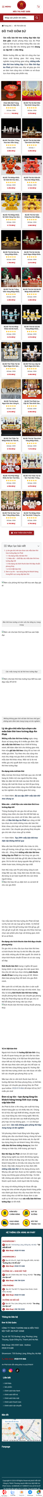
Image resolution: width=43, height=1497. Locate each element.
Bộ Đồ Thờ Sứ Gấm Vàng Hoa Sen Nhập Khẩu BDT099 (32, 216)
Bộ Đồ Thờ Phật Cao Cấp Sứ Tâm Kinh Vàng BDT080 (32, 402)
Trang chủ (7, 26)
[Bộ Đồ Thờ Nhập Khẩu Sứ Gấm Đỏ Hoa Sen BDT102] (11, 165)
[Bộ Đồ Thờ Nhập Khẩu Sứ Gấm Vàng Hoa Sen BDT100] (11, 202)
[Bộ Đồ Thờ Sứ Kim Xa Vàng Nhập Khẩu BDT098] (11, 240)
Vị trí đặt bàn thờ (15, 569)
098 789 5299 (19, 1280)
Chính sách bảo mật (11, 1398)
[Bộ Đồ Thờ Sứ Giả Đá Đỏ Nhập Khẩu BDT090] (32, 277)
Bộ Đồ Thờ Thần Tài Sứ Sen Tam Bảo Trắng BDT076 (32, 477)
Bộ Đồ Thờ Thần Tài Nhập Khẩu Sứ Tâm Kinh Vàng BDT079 (11, 439)
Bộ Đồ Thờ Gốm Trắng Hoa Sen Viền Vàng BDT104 (11, 141)
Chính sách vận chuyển (13, 1406)
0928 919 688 (19, 1266)
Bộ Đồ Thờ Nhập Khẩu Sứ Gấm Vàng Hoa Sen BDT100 (11, 216)
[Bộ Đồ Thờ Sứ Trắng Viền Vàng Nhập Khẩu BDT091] (11, 277)
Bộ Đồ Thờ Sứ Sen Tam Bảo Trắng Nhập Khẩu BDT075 (11, 514)
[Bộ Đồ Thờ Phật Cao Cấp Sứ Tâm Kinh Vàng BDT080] (32, 389)
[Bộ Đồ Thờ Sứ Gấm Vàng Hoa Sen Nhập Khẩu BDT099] (32, 202)
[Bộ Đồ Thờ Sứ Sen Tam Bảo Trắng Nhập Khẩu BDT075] (11, 501)
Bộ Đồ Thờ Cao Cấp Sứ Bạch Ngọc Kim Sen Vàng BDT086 (32, 365)
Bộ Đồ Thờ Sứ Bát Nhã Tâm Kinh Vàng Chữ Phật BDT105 (32, 104)
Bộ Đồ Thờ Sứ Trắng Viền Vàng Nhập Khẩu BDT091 (11, 290)
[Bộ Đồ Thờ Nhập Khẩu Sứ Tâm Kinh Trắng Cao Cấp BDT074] (32, 501)
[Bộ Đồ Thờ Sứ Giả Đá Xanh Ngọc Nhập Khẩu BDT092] (32, 240)
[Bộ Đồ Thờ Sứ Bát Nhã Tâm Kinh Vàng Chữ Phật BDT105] (32, 91)
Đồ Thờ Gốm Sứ (20, 26)
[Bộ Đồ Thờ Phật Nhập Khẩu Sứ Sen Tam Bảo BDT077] (11, 463)
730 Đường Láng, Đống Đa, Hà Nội (23, 1245)
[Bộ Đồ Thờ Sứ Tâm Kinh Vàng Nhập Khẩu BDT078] (32, 426)
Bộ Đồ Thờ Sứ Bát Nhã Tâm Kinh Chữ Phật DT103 (32, 141)
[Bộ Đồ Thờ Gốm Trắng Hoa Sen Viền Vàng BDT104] (11, 128)
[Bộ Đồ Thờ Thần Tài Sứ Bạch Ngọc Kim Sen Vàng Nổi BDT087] (11, 352)
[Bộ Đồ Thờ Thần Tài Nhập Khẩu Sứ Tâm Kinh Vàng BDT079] (11, 426)
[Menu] (6, 7)
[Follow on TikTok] (17, 1370)
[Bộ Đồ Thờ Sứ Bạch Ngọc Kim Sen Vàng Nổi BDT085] (11, 389)
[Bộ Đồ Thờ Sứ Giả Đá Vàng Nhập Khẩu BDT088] (32, 314)
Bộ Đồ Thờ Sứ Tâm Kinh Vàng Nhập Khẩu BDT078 (32, 439)
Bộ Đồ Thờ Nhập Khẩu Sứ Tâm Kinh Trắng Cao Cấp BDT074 (32, 514)
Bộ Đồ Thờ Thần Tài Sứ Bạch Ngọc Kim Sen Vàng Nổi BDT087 (11, 365)
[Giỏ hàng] (38, 6)
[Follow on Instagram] (11, 1370)
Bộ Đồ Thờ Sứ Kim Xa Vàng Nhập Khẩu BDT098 (11, 253)
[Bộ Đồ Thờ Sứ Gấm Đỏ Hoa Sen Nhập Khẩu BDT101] (32, 165)
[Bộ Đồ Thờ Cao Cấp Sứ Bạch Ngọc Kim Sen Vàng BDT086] (32, 352)
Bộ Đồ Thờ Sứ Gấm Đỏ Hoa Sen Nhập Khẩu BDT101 (32, 179)
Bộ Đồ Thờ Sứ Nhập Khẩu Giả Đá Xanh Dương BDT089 (11, 328)
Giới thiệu (7, 1383)
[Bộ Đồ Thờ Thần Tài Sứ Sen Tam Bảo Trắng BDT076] (32, 463)
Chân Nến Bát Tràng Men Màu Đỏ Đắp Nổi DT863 (11, 104)
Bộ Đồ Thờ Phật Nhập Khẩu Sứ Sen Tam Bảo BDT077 (11, 477)
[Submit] (37, 17)
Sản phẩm (8, 1387)
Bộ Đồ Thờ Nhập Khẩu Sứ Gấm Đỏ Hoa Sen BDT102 (11, 179)
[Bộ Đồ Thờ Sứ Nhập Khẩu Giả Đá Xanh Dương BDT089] (11, 314)
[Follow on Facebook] (4, 1370)
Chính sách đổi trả (11, 1394)
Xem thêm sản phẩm (23, 533)
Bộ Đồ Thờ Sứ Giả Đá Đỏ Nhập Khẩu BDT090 (32, 290)
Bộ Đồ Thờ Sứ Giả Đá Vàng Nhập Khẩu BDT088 (32, 328)
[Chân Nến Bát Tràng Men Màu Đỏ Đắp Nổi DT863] (11, 91)
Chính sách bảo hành (12, 1391)
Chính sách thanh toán (12, 1402)
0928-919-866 (18, 1088)
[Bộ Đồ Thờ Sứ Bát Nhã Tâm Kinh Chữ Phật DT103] (32, 128)
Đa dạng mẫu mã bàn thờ (18, 556)
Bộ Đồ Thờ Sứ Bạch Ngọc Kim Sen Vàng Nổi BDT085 (11, 402)
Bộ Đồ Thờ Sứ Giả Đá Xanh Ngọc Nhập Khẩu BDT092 (32, 253)
